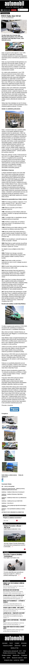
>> (12, 546)
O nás (21, 7)
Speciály (24, 643)
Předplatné (16, 7)
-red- (2, 18)
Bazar (24, 645)
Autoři (25, 657)
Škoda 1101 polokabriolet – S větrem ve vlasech (14, 601)
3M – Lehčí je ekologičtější (8, 486)
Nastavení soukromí (17, 657)
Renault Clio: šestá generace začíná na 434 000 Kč (13, 583)
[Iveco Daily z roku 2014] (9, 467)
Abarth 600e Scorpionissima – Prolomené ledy (14, 620)
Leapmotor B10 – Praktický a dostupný (13, 613)
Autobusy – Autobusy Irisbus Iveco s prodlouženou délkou (14, 498)
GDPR (8, 657)
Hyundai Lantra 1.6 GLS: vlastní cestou (13, 595)
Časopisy (17, 645)
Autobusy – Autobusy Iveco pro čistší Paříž (12, 500)
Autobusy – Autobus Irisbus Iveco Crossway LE (13, 492)
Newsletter (9, 7)
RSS (4, 657)
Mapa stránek (21, 653)
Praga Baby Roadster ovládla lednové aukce (13, 627)
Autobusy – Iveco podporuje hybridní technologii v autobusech (14, 506)
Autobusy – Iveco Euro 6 (7, 503)
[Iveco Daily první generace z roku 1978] (14, 119)
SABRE (22, 660)
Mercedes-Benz (6, 10)
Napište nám (16, 655)
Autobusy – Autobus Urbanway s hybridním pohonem (12, 495)
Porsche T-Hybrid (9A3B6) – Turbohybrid (13, 555)
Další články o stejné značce (9, 475)
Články (17, 643)
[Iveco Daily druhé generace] (14, 315)
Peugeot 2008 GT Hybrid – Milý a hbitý (13, 607)
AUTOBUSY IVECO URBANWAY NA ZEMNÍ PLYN (13, 512)
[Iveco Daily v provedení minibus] (14, 46)
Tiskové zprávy (8, 645)
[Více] (24, 549)
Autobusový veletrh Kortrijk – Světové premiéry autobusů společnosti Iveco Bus (13, 489)
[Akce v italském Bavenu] (9, 427)
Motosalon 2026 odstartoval (11, 590)
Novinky (5, 643)
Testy (11, 643)
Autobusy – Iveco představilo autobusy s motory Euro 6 (13, 509)
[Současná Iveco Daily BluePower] (9, 420)
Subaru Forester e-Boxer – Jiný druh (13, 526)
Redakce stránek (6, 655)
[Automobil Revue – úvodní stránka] (14, 12)
